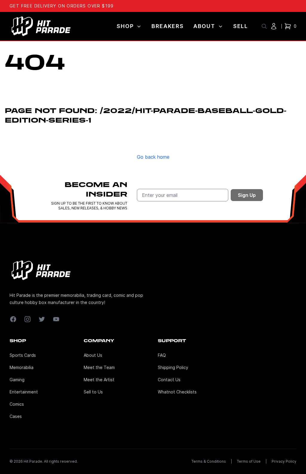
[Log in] (273, 26)
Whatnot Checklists (177, 391)
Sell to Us (93, 391)
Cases (16, 416)
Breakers (167, 26)
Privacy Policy (284, 461)
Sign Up (247, 195)
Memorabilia (21, 367)
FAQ (162, 355)
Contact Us (169, 379)
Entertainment (24, 391)
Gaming (17, 379)
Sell (240, 26)
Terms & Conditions (209, 461)
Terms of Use (249, 461)
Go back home (153, 157)
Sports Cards (23, 355)
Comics (17, 404)
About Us (93, 355)
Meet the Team (99, 367)
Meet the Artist (99, 379)
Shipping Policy (173, 367)
